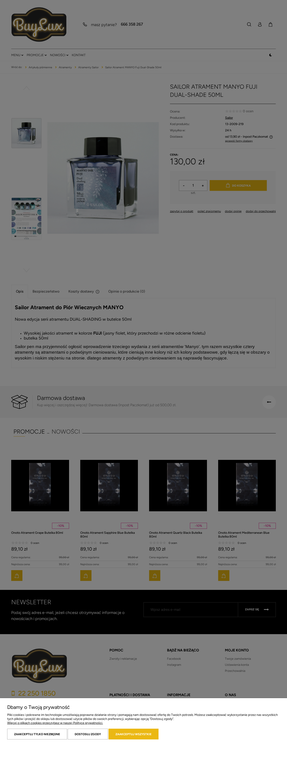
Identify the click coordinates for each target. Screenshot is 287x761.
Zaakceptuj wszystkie (133, 734)
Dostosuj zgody (88, 734)
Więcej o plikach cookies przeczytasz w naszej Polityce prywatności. (55, 723)
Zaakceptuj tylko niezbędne (37, 734)
